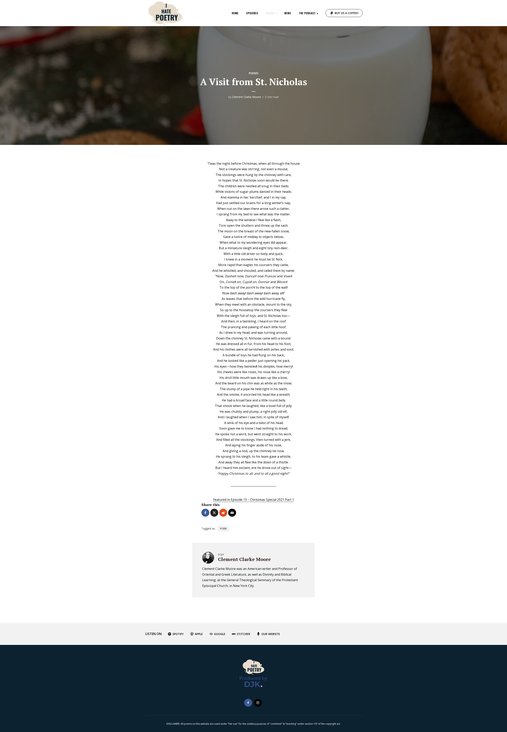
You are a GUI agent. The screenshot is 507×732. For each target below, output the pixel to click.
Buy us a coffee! (346, 13)
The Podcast (307, 13)
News (287, 13)
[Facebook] (248, 703)
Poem (223, 528)
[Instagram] (258, 703)
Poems (270, 13)
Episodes (252, 13)
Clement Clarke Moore (246, 97)
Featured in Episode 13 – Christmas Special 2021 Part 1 (253, 499)
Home (235, 13)
